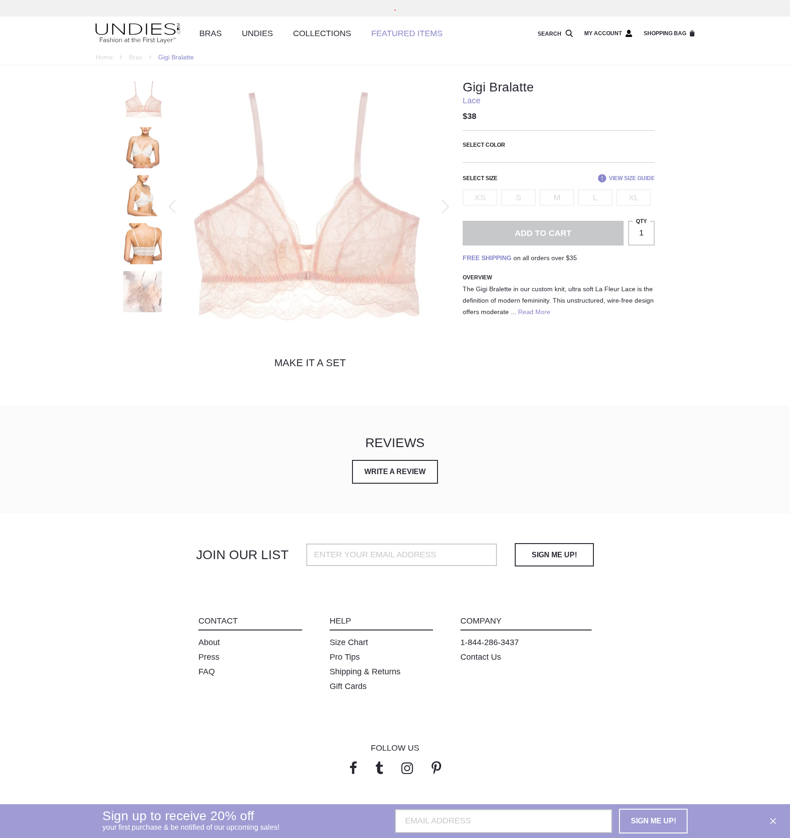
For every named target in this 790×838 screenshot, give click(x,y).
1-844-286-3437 (489, 642)
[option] (307, 206)
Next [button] (445, 206)
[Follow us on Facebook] (353, 768)
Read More (534, 311)
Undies (257, 33)
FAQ (206, 671)
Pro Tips (345, 657)
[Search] (567, 34)
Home (104, 57)
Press (208, 657)
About (209, 642)
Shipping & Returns (365, 671)
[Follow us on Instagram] (407, 768)
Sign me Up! (554, 555)
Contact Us (480, 657)
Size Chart (349, 642)
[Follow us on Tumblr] (379, 768)
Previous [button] (172, 206)
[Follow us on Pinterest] (436, 768)
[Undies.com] (138, 33)
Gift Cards (348, 686)
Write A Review (395, 471)
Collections (322, 33)
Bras (210, 33)
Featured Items (407, 33)
